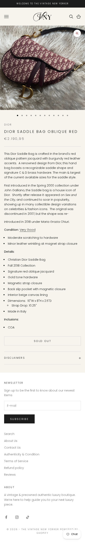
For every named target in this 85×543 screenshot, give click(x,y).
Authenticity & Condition (21, 454)
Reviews (10, 475)
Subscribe (19, 419)
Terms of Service (16, 461)
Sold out (42, 341)
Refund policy (14, 468)
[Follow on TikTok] (28, 517)
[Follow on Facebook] (6, 517)
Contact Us (12, 448)
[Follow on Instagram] (17, 517)
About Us (10, 441)
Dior (8, 124)
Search (9, 434)
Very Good (27, 230)
